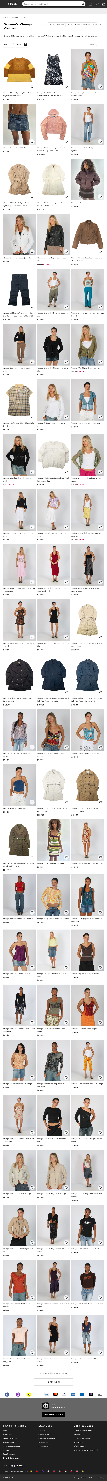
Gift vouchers (79, 1434)
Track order (7, 1434)
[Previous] (46, 25)
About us (41, 1430)
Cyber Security (44, 1446)
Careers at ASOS (44, 1434)
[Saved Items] (97, 4)
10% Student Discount (11, 1446)
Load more (53, 1382)
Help (5, 1430)
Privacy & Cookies (80, 1478)
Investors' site (43, 1442)
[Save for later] (32, 87)
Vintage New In (57, 24)
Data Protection (9, 1454)
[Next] (100, 25)
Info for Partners (79, 1446)
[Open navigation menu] (4, 4)
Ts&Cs (91, 1478)
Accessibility (100, 1478)
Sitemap (6, 1450)
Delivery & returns (10, 1438)
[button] (31, 1471)
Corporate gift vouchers (82, 1438)
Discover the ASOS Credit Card (85, 1450)
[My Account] (90, 4)
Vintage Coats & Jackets (79, 24)
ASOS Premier (8, 1442)
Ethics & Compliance (11, 1458)
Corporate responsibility (47, 1438)
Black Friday (78, 1442)
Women (15, 17)
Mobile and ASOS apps (83, 1430)
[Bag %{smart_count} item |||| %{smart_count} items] (103, 4)
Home (5, 17)
